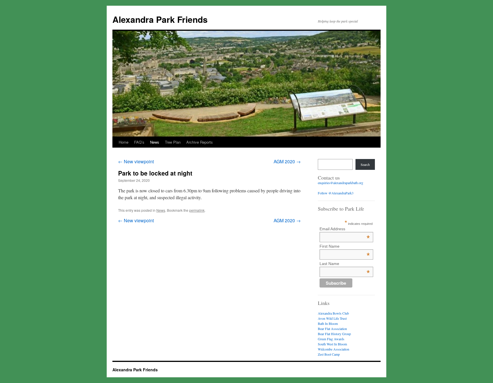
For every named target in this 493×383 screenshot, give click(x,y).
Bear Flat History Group (334, 333)
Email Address (345, 229)
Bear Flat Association (332, 328)
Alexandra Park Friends (160, 19)
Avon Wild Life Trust (332, 318)
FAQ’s (139, 142)
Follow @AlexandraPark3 (335, 193)
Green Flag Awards (331, 339)
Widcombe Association (333, 349)
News (154, 142)
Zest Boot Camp (329, 354)
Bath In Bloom (328, 323)
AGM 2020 (287, 161)
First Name (345, 246)
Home (123, 142)
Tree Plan (173, 142)
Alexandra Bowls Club (333, 313)
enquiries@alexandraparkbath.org (340, 182)
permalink (197, 210)
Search (365, 164)
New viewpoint (136, 161)
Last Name (345, 263)
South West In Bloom (332, 344)
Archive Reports (199, 142)
